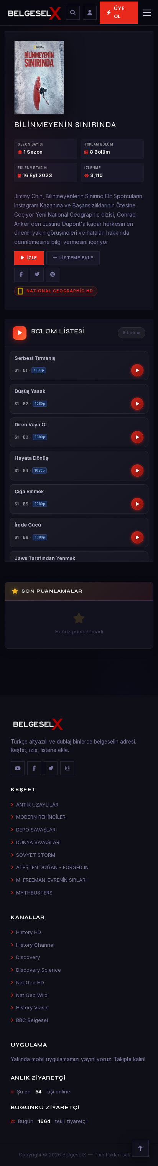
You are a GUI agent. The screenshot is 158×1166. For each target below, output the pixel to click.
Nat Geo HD (30, 982)
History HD (28, 932)
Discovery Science (38, 970)
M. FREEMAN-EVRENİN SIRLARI (51, 880)
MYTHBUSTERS (34, 892)
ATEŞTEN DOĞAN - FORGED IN (52, 867)
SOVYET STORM (35, 855)
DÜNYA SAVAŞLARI (38, 842)
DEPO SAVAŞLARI (36, 829)
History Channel (35, 945)
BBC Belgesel (32, 1020)
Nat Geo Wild (32, 995)
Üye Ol (119, 12)
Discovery (28, 957)
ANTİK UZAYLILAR (37, 805)
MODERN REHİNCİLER (41, 817)
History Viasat (32, 1007)
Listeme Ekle (76, 257)
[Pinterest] (52, 275)
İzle (32, 257)
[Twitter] (37, 275)
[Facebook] (21, 275)
